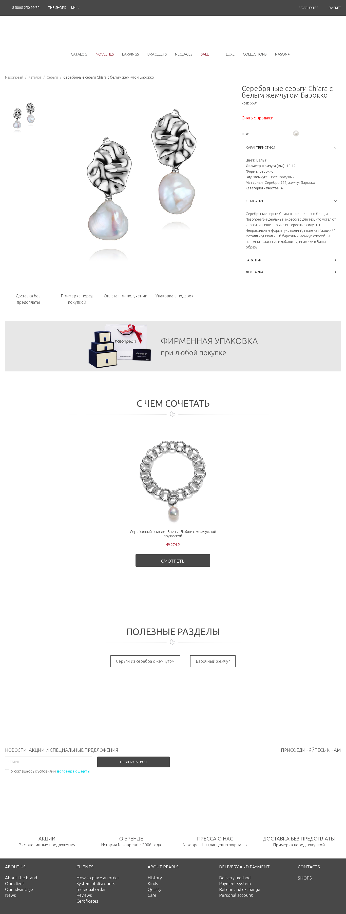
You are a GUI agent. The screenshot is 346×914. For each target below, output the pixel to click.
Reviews (84, 895)
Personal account (236, 895)
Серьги (52, 77)
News (10, 895)
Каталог (34, 77)
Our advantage (19, 889)
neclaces (183, 54)
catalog (79, 54)
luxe (230, 54)
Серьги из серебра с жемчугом (145, 661)
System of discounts (95, 883)
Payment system (235, 883)
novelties (105, 54)
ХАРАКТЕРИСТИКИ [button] (260, 148)
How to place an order (97, 877)
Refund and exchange (239, 889)
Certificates (87, 901)
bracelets (157, 54)
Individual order (91, 889)
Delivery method (235, 877)
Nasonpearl (14, 77)
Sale (205, 54)
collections (254, 54)
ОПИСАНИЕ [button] (255, 201)
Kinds (153, 883)
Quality (154, 889)
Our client (14, 883)
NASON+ (282, 54)
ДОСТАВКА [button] (254, 272)
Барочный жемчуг (213, 661)
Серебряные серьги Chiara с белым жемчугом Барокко (108, 77)
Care (152, 895)
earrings (130, 54)
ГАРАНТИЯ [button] (254, 260)
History (155, 877)
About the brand (21, 877)
